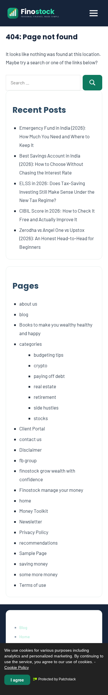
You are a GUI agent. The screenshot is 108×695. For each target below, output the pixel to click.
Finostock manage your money (51, 490)
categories (30, 344)
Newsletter (30, 521)
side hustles (46, 407)
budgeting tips (48, 355)
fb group (28, 460)
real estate (45, 386)
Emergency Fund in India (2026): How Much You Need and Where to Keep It (54, 136)
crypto (40, 365)
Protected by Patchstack (57, 679)
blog (23, 314)
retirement (45, 397)
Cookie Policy (16, 667)
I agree (17, 680)
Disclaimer (30, 450)
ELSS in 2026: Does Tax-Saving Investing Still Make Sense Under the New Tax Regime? (56, 191)
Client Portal (32, 428)
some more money (38, 574)
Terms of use (32, 585)
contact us (30, 439)
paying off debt (49, 376)
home (25, 500)
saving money (33, 563)
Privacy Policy (33, 532)
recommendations (38, 542)
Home (24, 636)
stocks (41, 418)
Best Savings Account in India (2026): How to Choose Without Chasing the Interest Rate (51, 164)
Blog (23, 627)
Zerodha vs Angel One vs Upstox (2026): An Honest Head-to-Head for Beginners (56, 238)
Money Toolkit (33, 511)
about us (28, 303)
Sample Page (33, 553)
